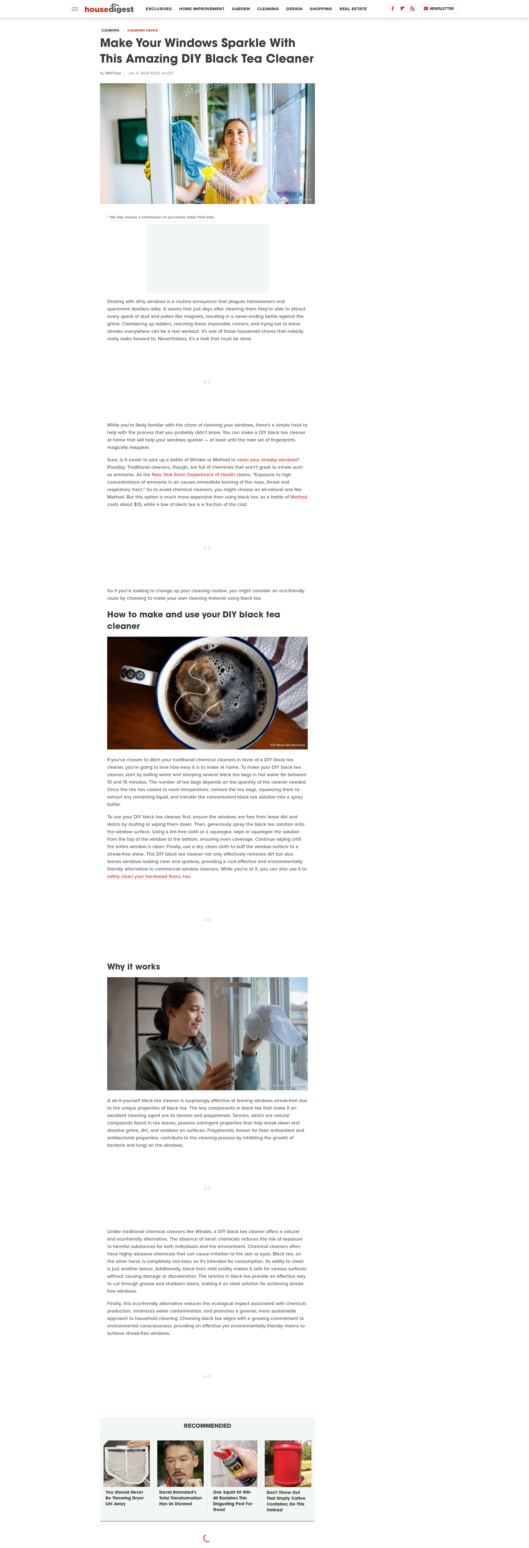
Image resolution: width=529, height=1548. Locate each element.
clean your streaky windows (267, 459)
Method (298, 496)
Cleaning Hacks (142, 30)
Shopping (321, 9)
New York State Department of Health (193, 474)
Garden (241, 9)
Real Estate (353, 9)
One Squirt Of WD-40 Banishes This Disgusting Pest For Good (232, 1501)
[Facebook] (392, 10)
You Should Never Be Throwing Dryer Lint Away (125, 1498)
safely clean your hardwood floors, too (148, 876)
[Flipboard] (402, 10)
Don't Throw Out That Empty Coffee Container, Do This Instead (286, 1501)
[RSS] (412, 10)
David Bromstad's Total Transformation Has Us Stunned (180, 1498)
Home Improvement (202, 9)
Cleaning (268, 9)
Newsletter (442, 9)
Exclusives (159, 9)
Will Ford (113, 73)
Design (294, 9)
